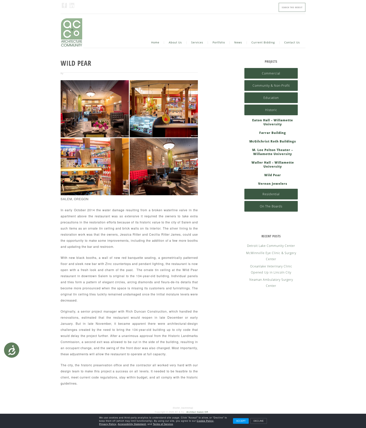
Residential (271, 194)
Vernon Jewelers (272, 184)
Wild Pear (272, 175)
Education (271, 98)
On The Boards (271, 206)
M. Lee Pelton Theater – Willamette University (272, 152)
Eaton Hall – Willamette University (272, 122)
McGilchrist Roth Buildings (272, 141)
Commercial (271, 73)
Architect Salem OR (197, 411)
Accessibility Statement (132, 424)
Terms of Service (163, 424)
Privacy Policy (107, 424)
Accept (241, 421)
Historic (271, 110)
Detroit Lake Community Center (271, 246)
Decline (259, 421)
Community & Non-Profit (271, 85)
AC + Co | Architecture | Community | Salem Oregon (72, 33)
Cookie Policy (205, 421)
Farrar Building (272, 133)
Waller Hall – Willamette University (272, 165)
